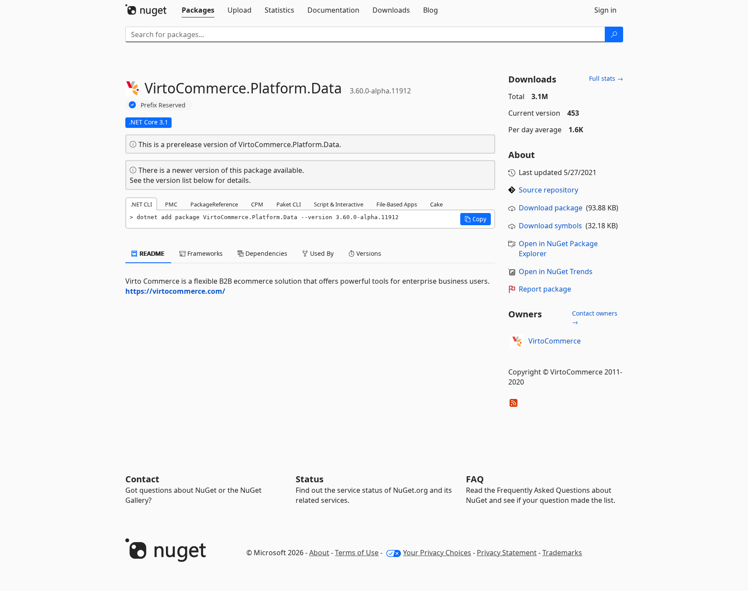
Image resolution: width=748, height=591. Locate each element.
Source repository (548, 190)
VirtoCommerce (554, 341)
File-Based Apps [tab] (396, 204)
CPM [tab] (257, 204)
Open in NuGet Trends (556, 271)
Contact (142, 479)
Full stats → (606, 78)
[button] (475, 219)
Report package (545, 289)
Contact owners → (594, 317)
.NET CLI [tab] (141, 204)
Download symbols (550, 225)
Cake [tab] (436, 204)
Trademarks (562, 552)
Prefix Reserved (163, 105)
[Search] (614, 34)
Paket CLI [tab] (288, 204)
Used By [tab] (321, 253)
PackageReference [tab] (214, 204)
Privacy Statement (507, 552)
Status (310, 479)
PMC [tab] (171, 204)
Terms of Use (357, 552)
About (319, 552)
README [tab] (151, 253)
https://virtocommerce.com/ (175, 291)
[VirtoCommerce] (517, 341)
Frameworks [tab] (204, 253)
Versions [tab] (368, 253)
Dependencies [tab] (265, 253)
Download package (551, 208)
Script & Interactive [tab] (338, 204)
